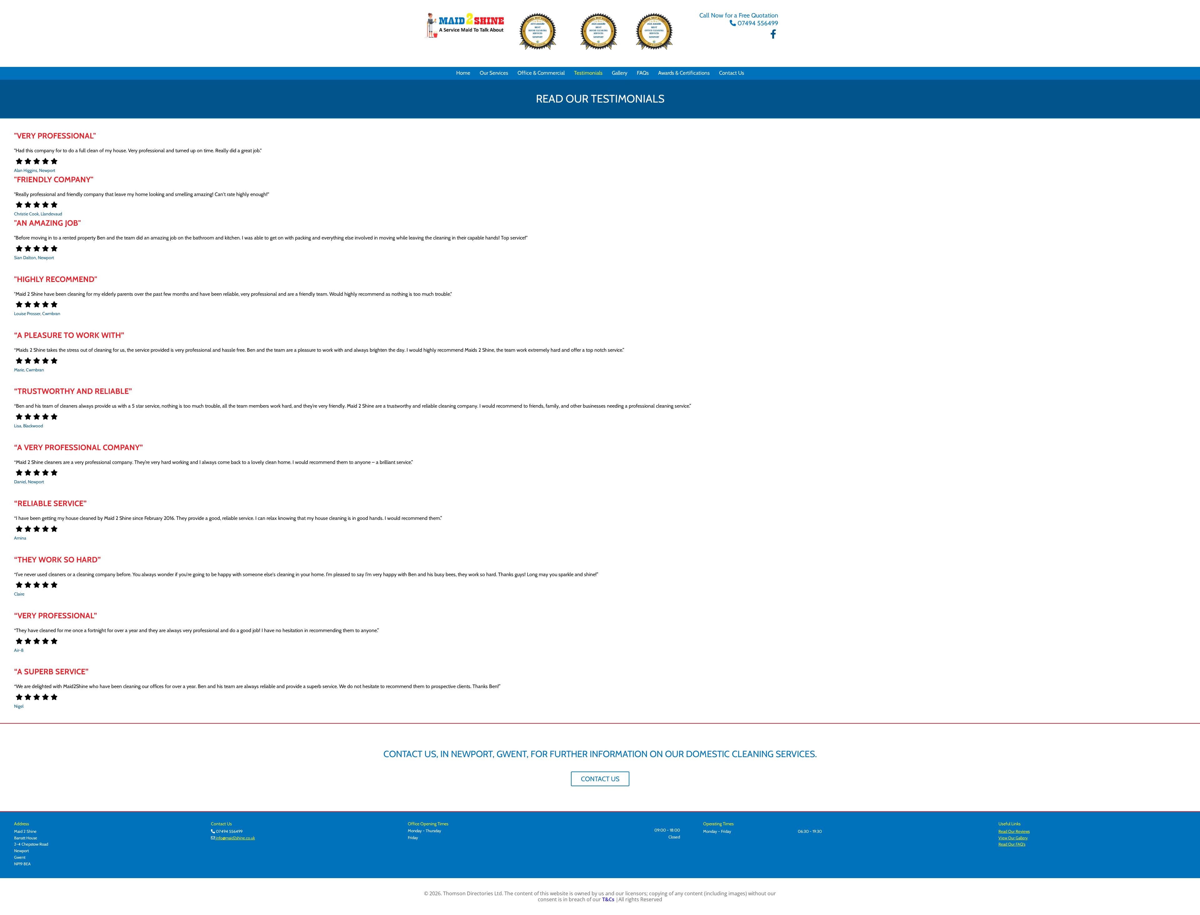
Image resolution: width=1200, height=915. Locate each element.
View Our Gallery (1013, 837)
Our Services (494, 73)
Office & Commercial (541, 73)
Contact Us (731, 73)
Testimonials (588, 73)
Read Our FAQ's (1011, 844)
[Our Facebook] (773, 34)
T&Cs (608, 899)
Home (463, 73)
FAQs (643, 73)
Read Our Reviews (1014, 831)
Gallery (620, 73)
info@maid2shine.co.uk (235, 837)
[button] (600, 779)
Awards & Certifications (684, 73)
